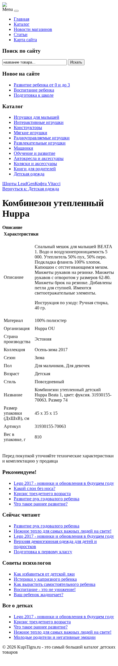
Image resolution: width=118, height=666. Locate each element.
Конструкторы (28, 127)
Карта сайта (25, 39)
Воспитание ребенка (34, 90)
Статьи (20, 34)
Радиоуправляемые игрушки (42, 137)
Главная (21, 19)
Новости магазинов (33, 29)
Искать (76, 62)
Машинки (23, 148)
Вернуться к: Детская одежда (30, 188)
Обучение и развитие (34, 153)
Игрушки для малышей (36, 117)
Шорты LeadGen (18, 183)
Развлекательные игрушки (40, 143)
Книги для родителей (35, 168)
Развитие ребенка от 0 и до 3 (42, 84)
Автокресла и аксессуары (39, 158)
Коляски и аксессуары (35, 163)
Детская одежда (29, 173)
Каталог (22, 24)
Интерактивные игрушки (39, 122)
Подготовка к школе (34, 95)
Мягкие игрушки (30, 132)
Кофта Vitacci (47, 183)
